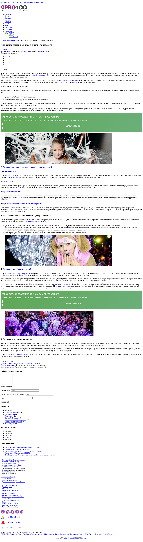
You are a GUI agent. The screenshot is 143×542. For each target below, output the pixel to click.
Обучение (8, 31)
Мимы (23, 470)
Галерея (8, 18)
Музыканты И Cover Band (10, 467)
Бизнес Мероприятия (12, 412)
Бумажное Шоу (13, 40)
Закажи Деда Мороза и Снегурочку (17, 449)
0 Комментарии (6, 51)
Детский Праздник (12, 418)
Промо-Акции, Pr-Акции (10, 503)
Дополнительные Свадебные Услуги (13, 482)
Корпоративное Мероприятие (15, 420)
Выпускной (9, 416)
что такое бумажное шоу (37, 75)
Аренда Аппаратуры (8, 472)
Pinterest (29, 363)
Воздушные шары (19, 460)
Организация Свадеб (8, 477)
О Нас (7, 24)
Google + (22, 363)
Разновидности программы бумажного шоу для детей (27, 167)
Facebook (4, 363)
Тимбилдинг (9, 423)
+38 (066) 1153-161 (22, 2)
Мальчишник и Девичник (10, 490)
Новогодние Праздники (13, 422)
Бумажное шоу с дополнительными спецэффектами (22, 204)
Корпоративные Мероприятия (11, 495)
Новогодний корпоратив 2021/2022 (13, 497)
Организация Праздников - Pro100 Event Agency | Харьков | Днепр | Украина (87, 534)
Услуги (7, 16)
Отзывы (8, 22)
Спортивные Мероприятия (10, 500)
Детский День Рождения (9, 485)
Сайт (2, 398)
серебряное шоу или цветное (18, 354)
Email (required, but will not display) (13, 394)
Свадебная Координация (9, 480)
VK (33, 363)
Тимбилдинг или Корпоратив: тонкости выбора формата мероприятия (30, 455)
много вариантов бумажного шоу (71, 80)
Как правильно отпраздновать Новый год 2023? (22, 447)
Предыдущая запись (8, 365)
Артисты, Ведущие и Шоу (10, 462)
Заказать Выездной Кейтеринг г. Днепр (45, 534)
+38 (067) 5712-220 (7, 2)
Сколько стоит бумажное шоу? (17, 269)
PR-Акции (9, 410)
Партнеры (8, 27)
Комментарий (6, 387)
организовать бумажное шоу (35, 221)
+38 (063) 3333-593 (36, 2)
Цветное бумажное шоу (12, 192)
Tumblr (37, 363)
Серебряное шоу (9, 171)
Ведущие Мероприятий (9, 463)
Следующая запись (8, 367)
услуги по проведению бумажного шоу (19, 273)
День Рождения (7, 487)
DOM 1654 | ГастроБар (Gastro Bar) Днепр (16, 534)
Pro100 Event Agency (44, 51)
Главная (8, 14)
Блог (6, 25)
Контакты (8, 29)
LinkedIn (16, 363)
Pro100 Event (59, 538)
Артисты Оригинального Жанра (12, 465)
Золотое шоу (8, 181)
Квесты (4, 502)
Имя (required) (6, 390)
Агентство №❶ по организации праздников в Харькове (75, 538)
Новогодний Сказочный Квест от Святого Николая (23, 451)
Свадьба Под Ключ (8, 478)
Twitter (10, 363)
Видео (7, 20)
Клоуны (4, 470)
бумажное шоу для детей (64, 284)
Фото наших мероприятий (10, 505)
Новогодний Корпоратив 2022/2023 (18, 453)
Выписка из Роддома (8, 493)
